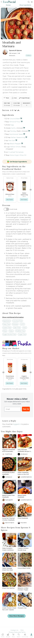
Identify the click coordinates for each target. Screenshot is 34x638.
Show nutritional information (13, 317)
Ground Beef (15, 119)
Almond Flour (14, 122)
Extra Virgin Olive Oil (18, 155)
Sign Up (26, 409)
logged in (17, 424)
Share (7, 98)
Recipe (8, 5)
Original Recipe (25, 98)
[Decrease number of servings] (15, 111)
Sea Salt (11, 140)
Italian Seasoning (18, 137)
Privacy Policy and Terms (17, 632)
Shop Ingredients (25, 5)
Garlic (13, 128)
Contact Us (14, 630)
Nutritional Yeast (16, 134)
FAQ (21, 630)
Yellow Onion (15, 147)
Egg (12, 125)
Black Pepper (15, 144)
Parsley (13, 131)
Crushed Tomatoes (15, 152)
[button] (30, 190)
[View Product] (21, 119)
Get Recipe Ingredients (18, 161)
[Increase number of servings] (18, 111)
